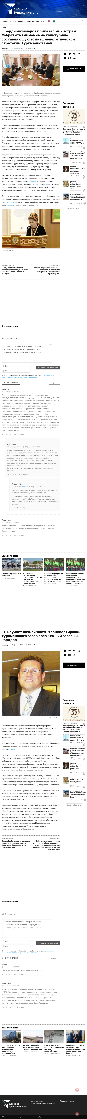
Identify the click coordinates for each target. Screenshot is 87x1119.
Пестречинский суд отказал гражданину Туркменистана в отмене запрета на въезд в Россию (77, 155)
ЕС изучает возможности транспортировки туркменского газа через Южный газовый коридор (15, 271)
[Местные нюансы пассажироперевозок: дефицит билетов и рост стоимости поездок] (66, 197)
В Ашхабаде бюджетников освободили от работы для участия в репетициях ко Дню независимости (32, 578)
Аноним (19, 447)
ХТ (71, 146)
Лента (4, 27)
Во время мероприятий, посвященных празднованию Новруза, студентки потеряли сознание (54, 577)
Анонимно (24, 487)
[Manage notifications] (77, 1114)
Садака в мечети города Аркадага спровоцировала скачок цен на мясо (77, 141)
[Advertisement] (31, 296)
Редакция (5, 48)
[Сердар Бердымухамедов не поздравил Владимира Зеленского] (66, 169)
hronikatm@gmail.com (47, 1103)
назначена (31, 181)
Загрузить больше (73, 208)
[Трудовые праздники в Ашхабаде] (11, 564)
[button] (82, 21)
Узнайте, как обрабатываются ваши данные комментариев (28, 376)
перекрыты (11, 202)
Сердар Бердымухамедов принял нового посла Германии (76, 184)
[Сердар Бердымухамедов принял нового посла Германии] (66, 184)
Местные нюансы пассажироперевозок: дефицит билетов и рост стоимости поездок (78, 198)
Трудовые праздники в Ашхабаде (11, 575)
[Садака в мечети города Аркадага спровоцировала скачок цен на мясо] (66, 141)
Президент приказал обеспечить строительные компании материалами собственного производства (46, 271)
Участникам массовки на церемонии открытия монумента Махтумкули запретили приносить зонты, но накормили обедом (75, 578)
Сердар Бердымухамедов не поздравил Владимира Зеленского (77, 170)
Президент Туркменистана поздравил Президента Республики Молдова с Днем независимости (74, 132)
